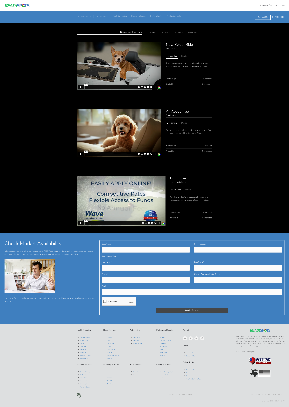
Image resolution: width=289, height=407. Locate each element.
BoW (277, 401)
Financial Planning (165, 340)
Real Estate (163, 352)
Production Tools (174, 16)
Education (83, 378)
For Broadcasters (84, 16)
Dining (135, 375)
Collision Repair (138, 343)
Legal (161, 349)
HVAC (109, 340)
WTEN (270, 401)
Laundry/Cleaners (86, 384)
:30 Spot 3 (178, 32)
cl (252, 394)
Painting (109, 346)
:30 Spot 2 (165, 32)
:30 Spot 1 (152, 32)
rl (262, 394)
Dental (82, 343)
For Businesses (102, 16)
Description (172, 56)
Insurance (163, 343)
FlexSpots (189, 373)
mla (282, 394)
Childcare (83, 375)
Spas (161, 378)
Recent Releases (138, 16)
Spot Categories (120, 16)
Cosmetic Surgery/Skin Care (169, 372)
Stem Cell (83, 352)
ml (279, 394)
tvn (269, 394)
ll (265, 394)
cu (255, 394)
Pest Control (111, 349)
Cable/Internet (137, 372)
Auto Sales (136, 340)
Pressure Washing (113, 356)
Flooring (109, 372)
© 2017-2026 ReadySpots (180, 394)
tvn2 (274, 394)
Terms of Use (190, 353)
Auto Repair (137, 337)
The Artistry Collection (193, 379)
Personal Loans (85, 387)
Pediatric (83, 349)
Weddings (110, 384)
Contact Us (263, 17)
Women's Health (85, 356)
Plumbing (110, 352)
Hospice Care (84, 381)
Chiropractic (84, 340)
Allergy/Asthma (85, 337)
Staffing (162, 356)
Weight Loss (84, 358)
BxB (263, 401)
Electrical (110, 337)
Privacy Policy (191, 356)
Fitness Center (164, 375)
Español (188, 376)
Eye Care (83, 346)
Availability (192, 32)
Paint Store (110, 381)
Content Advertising (192, 370)
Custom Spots (156, 16)
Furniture (110, 375)
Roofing (109, 358)
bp (259, 394)
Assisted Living (85, 372)
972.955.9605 (278, 17)
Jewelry (109, 378)
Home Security (111, 343)
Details (184, 56)
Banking (162, 337)
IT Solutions (163, 346)
